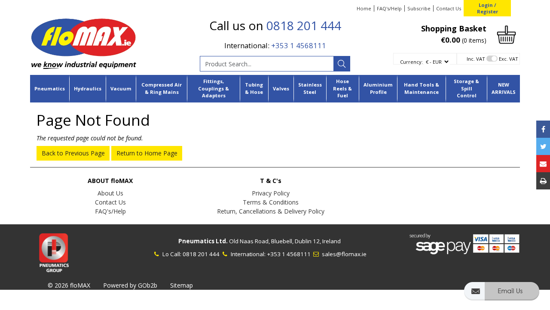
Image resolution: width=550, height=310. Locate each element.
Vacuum (120, 88)
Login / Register (487, 8)
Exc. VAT (508, 59)
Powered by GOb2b (130, 285)
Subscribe (419, 8)
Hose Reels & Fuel (342, 88)
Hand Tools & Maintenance (421, 88)
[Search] (341, 63)
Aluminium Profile (378, 88)
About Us (110, 193)
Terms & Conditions (271, 202)
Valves (281, 88)
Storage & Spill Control (466, 88)
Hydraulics (87, 88)
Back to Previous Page (73, 153)
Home (364, 8)
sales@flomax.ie (344, 254)
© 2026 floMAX (69, 285)
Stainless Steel (310, 88)
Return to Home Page (146, 153)
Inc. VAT (476, 59)
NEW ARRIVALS (504, 88)
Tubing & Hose (254, 88)
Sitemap (181, 285)
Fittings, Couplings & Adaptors (213, 88)
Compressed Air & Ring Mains (161, 88)
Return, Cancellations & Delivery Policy (270, 211)
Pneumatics (49, 88)
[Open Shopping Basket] (506, 34)
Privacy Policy (271, 193)
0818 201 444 (303, 25)
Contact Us (448, 8)
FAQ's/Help (389, 8)
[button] (501, 295)
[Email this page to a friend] (543, 163)
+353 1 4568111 (298, 45)
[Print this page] (543, 180)
